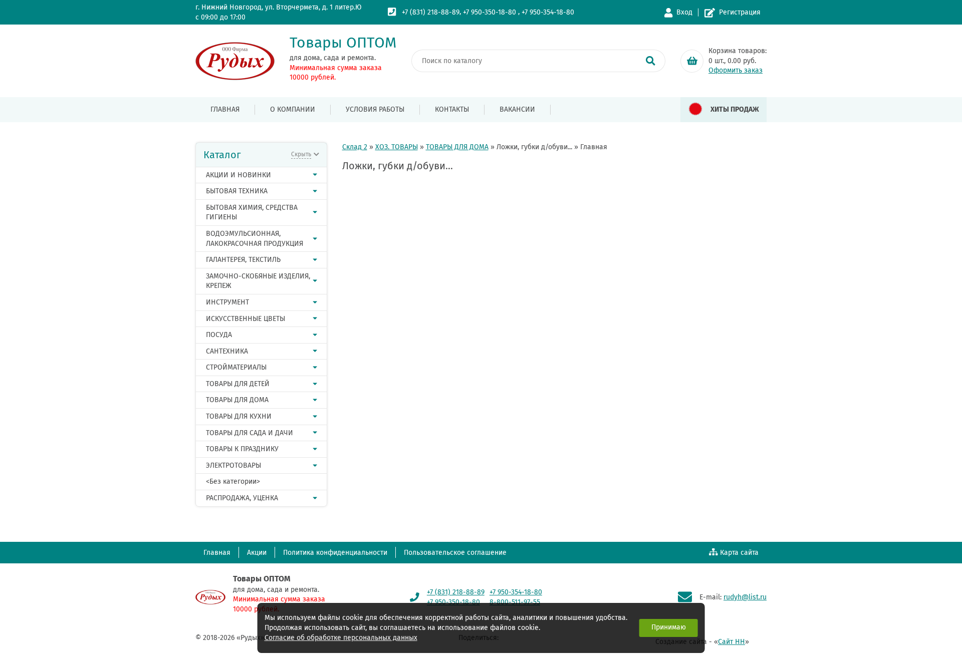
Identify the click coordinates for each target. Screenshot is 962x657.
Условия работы (375, 109)
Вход (684, 12)
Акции (257, 552)
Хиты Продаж (734, 109)
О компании (292, 109)
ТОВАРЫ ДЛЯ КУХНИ (239, 416)
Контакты (452, 109)
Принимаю (668, 627)
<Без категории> (233, 481)
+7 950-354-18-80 (548, 12)
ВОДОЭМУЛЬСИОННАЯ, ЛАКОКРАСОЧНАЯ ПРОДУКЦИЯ (254, 238)
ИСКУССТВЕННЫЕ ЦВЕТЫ (245, 318)
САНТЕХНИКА (227, 351)
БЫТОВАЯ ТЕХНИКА (237, 191)
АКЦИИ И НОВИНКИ (238, 175)
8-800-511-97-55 (515, 602)
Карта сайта (739, 552)
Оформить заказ (735, 70)
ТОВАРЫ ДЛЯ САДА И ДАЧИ (249, 433)
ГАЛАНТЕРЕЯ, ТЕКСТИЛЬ (243, 259)
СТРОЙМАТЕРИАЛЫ (236, 367)
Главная (224, 109)
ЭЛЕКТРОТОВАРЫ (233, 465)
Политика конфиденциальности (335, 552)
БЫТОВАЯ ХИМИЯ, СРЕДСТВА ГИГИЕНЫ (252, 212)
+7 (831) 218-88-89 (430, 12)
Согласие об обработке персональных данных (341, 637)
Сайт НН (731, 641)
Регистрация (740, 12)
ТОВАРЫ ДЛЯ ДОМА (237, 400)
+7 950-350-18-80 (489, 12)
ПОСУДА (219, 335)
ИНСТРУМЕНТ (227, 302)
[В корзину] (691, 61)
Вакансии (517, 109)
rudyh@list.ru (745, 597)
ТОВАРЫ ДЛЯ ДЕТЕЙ (238, 384)
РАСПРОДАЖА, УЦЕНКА (242, 498)
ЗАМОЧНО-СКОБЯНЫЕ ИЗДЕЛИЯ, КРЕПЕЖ (258, 281)
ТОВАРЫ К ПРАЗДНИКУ (242, 449)
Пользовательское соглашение (455, 552)
